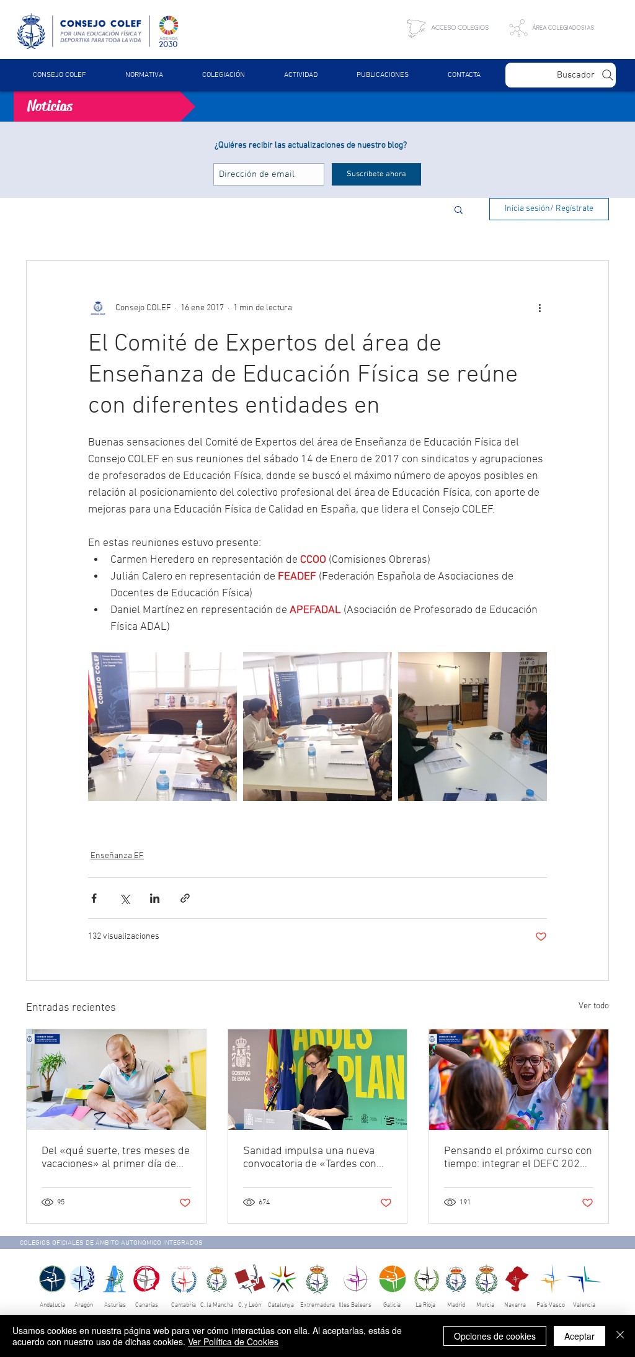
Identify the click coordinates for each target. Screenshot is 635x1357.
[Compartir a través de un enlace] (185, 898)
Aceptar (579, 1336)
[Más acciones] (539, 307)
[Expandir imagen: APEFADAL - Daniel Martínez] (472, 726)
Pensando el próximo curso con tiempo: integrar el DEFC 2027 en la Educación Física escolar (518, 1158)
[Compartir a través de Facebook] (94, 898)
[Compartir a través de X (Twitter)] (124, 898)
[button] (143, 75)
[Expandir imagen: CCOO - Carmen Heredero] (162, 726)
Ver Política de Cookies (233, 1341)
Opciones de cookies (495, 1336)
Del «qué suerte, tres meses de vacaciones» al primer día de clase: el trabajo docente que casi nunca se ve (116, 1158)
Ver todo (594, 1006)
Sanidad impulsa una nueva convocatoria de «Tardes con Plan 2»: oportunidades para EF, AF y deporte (310, 1158)
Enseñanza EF (117, 856)
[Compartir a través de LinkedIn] (155, 898)
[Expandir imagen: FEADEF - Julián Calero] (317, 726)
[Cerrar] (620, 1336)
